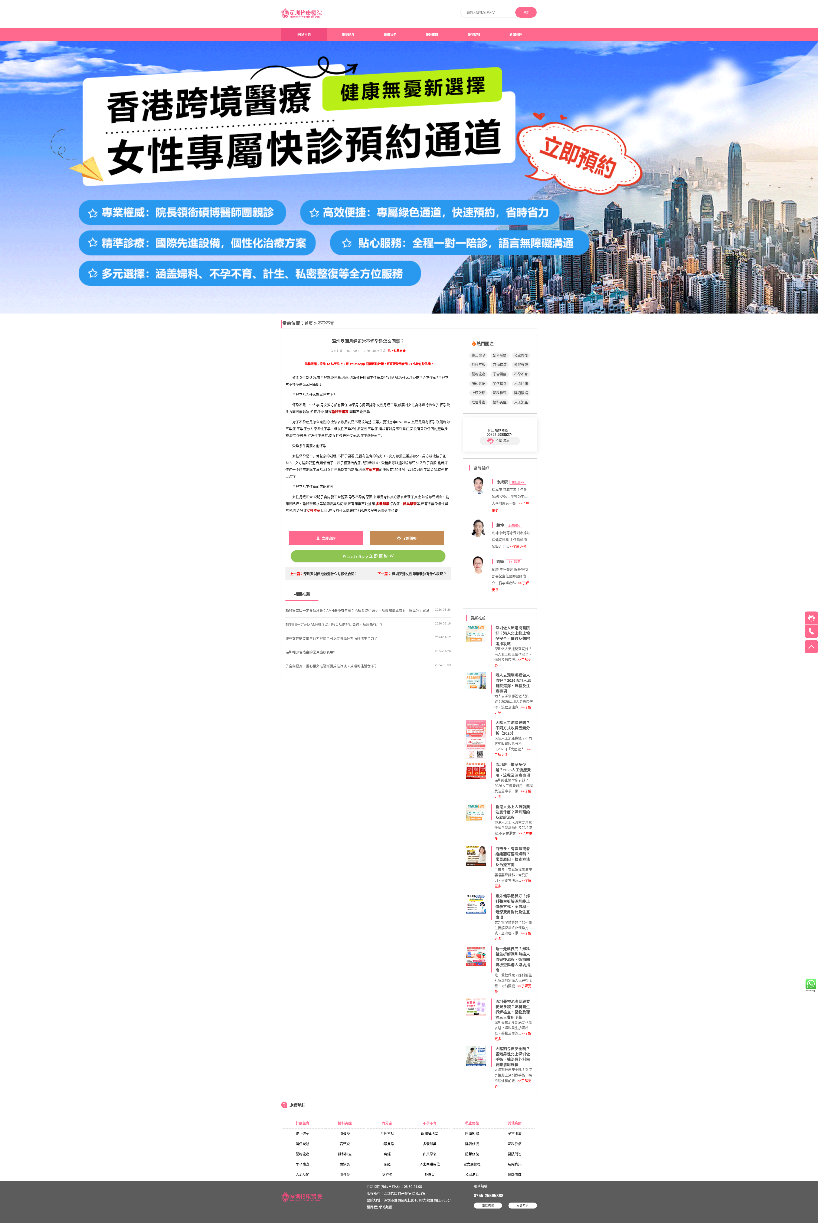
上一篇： (296, 574)
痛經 (387, 1154)
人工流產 (521, 402)
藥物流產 (478, 374)
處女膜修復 (472, 1164)
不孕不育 (326, 323)
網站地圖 (386, 1207)
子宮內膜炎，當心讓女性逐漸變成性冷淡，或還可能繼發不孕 (331, 666)
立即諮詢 (502, 441)
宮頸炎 (345, 1144)
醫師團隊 (432, 34)
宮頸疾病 (500, 365)
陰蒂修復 (472, 1154)
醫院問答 (474, 34)
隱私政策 (419, 1193)
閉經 (387, 1164)
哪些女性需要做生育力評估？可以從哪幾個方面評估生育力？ (331, 638)
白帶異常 (387, 1144)
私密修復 (521, 355)
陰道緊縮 (478, 383)
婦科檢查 (500, 393)
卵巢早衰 (429, 1154)
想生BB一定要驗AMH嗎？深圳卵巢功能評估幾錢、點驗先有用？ (334, 624)
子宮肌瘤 (500, 374)
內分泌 (387, 1123)
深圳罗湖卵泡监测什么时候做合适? (330, 574)
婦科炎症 (500, 402)
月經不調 (478, 365)
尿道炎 (345, 1164)
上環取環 (478, 393)
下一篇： (384, 574)
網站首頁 (304, 34)
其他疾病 (514, 1123)
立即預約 (523, 1205)
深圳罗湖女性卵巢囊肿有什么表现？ (419, 574)
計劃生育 (302, 1123)
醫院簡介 (348, 34)
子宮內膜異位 (429, 1164)
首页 (309, 323)
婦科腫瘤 (500, 355)
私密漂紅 (472, 1174)
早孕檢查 (500, 383)
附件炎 (345, 1174)
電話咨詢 (488, 1205)
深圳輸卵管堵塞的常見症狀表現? (310, 652)
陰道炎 (345, 1133)
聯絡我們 (390, 34)
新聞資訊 (516, 34)
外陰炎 (430, 1174)
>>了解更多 (517, 546)
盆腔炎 (387, 1174)
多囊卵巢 (429, 1144)
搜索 (526, 12)
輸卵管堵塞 (429, 1133)
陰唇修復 (478, 402)
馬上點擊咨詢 (397, 351)
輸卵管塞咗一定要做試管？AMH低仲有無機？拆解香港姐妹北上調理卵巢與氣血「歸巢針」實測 (357, 611)
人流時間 (521, 383)
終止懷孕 (478, 355)
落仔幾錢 (521, 365)
